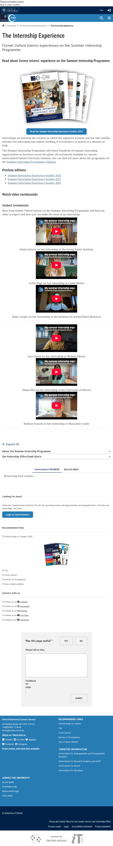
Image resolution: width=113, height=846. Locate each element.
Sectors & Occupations (15, 579)
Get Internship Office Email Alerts (22, 456)
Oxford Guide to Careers (70, 723)
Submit (79, 698)
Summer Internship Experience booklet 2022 (34, 183)
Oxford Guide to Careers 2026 (18, 536)
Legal (66, 826)
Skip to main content (10, 4)
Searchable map (9, 786)
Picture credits (54, 826)
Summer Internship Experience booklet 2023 (34, 179)
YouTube (20, 739)
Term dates (7, 795)
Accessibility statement (82, 826)
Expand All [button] (12, 444)
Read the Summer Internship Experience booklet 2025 (56, 131)
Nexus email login (10, 791)
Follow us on (16, 601)
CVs (6, 570)
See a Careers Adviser (14, 584)
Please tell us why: (35, 649)
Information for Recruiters (71, 770)
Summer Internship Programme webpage (31, 162)
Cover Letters (10, 575)
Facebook (9, 744)
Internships (12, 25)
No (81, 640)
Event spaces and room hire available (21, 748)
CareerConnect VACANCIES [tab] (47, 469)
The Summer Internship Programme (33, 25)
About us (6, 735)
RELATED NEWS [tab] (71, 469)
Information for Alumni (69, 765)
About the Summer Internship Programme (26, 451)
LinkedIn (9, 739)
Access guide (8, 782)
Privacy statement (103, 826)
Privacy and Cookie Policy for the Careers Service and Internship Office (80, 821)
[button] (101, 10)
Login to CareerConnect (17, 514)
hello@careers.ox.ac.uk (13, 730)
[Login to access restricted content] (109, 10)
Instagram (22, 744)
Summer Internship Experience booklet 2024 (34, 175)
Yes (66, 640)
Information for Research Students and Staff (80, 761)
